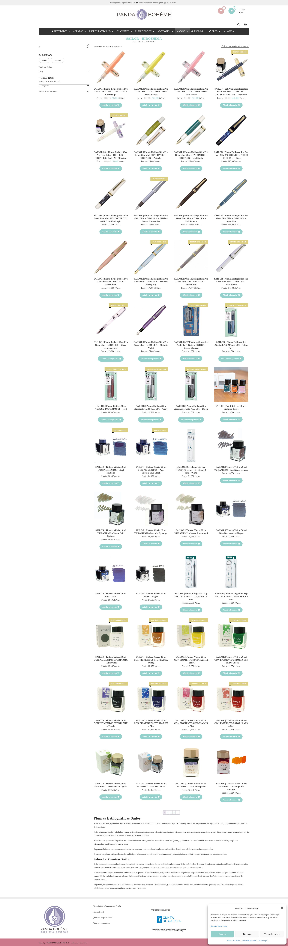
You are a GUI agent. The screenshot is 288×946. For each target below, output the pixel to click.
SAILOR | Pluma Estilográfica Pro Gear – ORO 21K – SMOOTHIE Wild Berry (191, 92)
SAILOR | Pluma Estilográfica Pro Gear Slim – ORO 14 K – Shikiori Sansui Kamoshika (151, 218)
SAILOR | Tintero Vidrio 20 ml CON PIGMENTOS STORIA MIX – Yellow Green (231, 660)
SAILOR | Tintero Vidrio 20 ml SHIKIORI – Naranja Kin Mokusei (231, 786)
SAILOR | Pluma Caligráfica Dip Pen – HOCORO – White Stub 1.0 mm (231, 596)
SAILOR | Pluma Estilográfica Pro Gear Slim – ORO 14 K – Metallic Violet (151, 345)
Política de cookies (233, 940)
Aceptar (222, 934)
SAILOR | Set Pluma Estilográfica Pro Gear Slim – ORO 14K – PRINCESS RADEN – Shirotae (111, 155)
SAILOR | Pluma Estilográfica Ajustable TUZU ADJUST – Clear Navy (231, 345)
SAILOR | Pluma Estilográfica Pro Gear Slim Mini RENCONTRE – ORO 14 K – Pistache (151, 155)
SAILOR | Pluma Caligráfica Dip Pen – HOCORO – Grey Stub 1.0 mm (191, 596)
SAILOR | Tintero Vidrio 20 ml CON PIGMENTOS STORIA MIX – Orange (151, 660)
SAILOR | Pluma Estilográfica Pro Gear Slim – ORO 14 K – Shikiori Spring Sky (151, 282)
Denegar (247, 934)
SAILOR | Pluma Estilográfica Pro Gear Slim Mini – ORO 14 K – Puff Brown (191, 218)
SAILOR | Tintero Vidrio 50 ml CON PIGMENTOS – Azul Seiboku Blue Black (151, 470)
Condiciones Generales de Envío (107, 906)
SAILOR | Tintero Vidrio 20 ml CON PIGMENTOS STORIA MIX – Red (231, 723)
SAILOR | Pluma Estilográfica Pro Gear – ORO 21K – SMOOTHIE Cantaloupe (111, 92)
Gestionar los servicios (219, 926)
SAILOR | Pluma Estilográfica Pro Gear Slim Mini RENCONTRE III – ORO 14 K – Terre (231, 155)
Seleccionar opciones (109, 359)
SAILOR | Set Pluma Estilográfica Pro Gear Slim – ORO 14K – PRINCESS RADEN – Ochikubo (231, 92)
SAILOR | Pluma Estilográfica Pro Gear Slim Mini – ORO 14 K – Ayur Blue (231, 218)
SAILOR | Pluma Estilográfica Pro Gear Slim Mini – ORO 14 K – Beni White (231, 282)
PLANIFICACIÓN (143, 31)
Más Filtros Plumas (48, 91)
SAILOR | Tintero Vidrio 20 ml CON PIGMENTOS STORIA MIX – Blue (151, 723)
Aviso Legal (262, 940)
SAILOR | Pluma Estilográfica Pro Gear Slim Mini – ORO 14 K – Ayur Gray (191, 282)
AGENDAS (78, 31)
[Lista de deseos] (221, 11)
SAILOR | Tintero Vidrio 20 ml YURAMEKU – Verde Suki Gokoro (110, 533)
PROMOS (198, 31)
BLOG (215, 31)
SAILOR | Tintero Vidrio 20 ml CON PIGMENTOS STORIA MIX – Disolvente (111, 660)
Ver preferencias (271, 934)
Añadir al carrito (109, 105)
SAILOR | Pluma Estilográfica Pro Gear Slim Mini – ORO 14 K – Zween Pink (111, 282)
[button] (282, 908)
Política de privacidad (249, 940)
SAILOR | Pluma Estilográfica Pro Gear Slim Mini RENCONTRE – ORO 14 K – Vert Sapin (191, 155)
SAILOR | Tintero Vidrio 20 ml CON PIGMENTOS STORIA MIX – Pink (191, 723)
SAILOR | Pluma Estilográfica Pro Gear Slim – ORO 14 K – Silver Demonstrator (111, 345)
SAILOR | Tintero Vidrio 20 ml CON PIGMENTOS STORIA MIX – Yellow (191, 660)
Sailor (44, 60)
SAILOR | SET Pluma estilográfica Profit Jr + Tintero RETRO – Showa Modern (191, 345)
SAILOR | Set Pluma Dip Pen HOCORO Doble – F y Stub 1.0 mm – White (191, 470)
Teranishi (57, 60)
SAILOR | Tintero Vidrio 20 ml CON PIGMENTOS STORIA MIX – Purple (111, 723)
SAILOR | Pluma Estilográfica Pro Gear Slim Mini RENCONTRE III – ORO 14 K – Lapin (111, 218)
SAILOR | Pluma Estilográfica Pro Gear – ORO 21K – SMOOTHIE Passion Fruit (151, 92)
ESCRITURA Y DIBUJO (100, 31)
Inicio (134, 42)
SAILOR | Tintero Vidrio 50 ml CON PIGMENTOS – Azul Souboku (110, 470)
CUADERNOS (123, 31)
